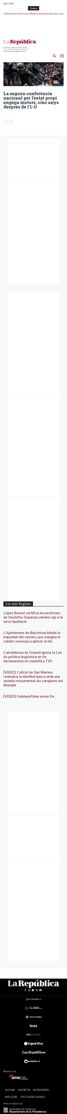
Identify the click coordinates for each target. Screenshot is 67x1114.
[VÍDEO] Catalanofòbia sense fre (34, 13)
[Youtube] (40, 990)
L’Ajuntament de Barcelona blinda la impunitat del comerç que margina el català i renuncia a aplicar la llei (31, 637)
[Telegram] (33, 990)
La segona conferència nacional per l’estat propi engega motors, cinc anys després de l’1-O (31, 100)
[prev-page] (5, 121)
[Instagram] (29, 990)
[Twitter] (36, 990)
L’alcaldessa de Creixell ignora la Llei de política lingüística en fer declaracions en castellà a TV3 (32, 657)
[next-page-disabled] (11, 121)
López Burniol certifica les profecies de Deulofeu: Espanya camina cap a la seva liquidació (33, 617)
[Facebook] (25, 990)
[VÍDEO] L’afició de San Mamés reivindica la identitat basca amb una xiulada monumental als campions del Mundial (33, 679)
